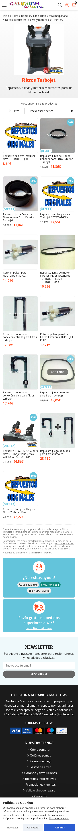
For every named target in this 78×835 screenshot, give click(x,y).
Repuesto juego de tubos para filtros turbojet (55, 452)
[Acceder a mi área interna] (67, 5)
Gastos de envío (40, 767)
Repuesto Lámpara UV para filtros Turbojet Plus (19, 510)
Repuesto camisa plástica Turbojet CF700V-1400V (55, 216)
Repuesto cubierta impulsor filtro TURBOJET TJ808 (19, 157)
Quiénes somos (40, 755)
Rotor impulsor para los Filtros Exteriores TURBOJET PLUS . (56, 337)
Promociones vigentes (40, 785)
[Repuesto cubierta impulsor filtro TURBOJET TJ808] (20, 135)
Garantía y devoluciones (40, 773)
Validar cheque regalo (40, 790)
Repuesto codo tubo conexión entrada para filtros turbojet (20, 337)
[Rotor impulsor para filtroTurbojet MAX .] (20, 252)
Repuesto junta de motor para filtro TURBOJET (55, 394)
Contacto (40, 796)
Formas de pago (41, 761)
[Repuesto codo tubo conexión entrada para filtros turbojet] (20, 313)
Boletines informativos (40, 779)
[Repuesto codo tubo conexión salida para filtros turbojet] (20, 372)
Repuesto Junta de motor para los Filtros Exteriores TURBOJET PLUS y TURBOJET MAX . (55, 277)
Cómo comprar (40, 750)
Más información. (59, 818)
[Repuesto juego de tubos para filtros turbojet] (57, 430)
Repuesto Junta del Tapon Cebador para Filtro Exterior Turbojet (56, 159)
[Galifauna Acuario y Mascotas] (26, 5)
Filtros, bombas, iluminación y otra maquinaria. (36, 547)
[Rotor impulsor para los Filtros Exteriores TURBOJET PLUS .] (57, 313)
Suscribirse (39, 674)
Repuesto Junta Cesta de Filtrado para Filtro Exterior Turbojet (18, 217)
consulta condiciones (39, 628)
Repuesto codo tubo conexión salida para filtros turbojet (18, 395)
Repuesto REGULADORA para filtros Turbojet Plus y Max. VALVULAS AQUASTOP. (20, 454)
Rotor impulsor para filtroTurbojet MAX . (14, 274)
